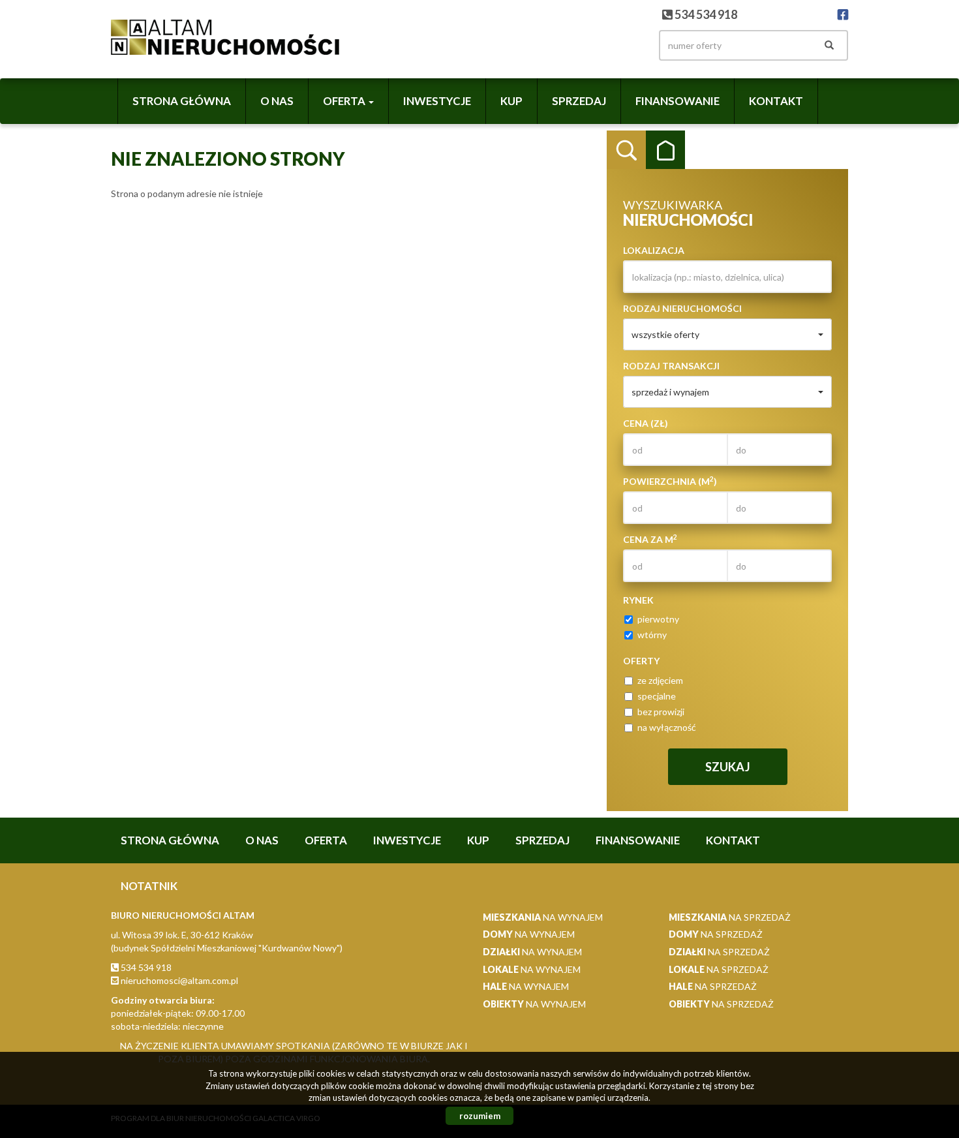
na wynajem (543, 917)
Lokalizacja (653, 250)
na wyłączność (666, 727)
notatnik (149, 886)
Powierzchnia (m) (670, 481)
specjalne (656, 695)
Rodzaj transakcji (671, 365)
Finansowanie (677, 101)
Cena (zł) (645, 423)
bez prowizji (660, 711)
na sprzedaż (730, 917)
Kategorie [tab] (665, 150)
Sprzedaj (579, 101)
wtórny (652, 634)
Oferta (326, 840)
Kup (511, 101)
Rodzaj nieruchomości (682, 308)
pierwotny (658, 618)
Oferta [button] (345, 101)
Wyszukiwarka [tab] (626, 150)
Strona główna (181, 101)
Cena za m (650, 539)
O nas (277, 101)
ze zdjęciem (660, 680)
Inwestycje (437, 101)
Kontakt (776, 101)
